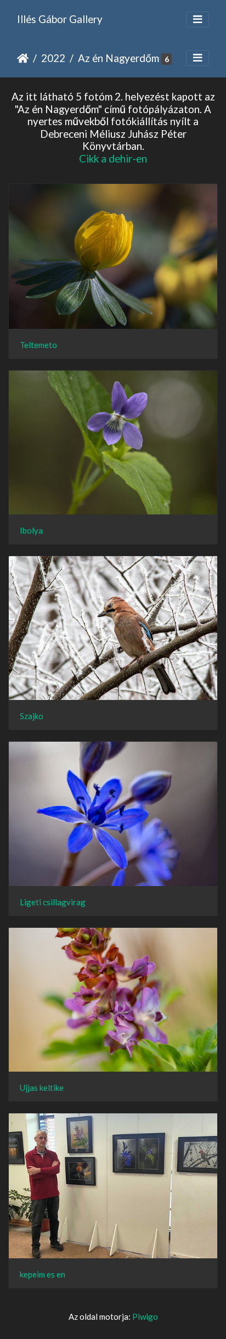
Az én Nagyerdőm (118, 58)
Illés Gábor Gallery (60, 19)
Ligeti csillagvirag (53, 902)
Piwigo (145, 1316)
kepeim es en (42, 1274)
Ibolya (31, 530)
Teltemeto (38, 345)
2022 (53, 58)
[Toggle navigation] (197, 19)
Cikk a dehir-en (113, 158)
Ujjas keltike (42, 1088)
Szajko (31, 716)
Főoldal (23, 58)
